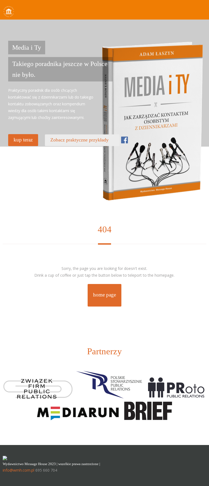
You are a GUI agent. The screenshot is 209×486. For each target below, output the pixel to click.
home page (104, 295)
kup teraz (23, 140)
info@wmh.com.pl (18, 470)
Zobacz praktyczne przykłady (82, 140)
